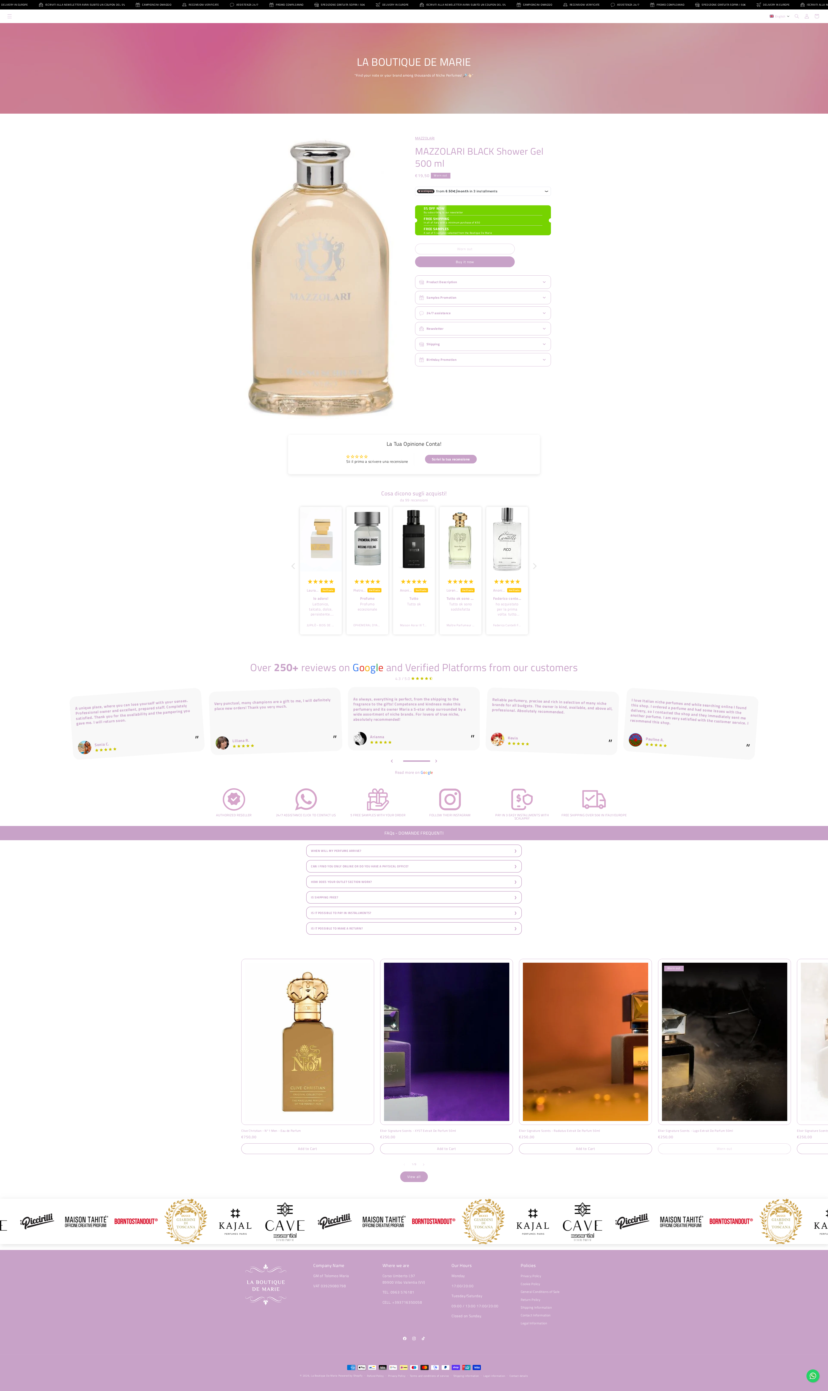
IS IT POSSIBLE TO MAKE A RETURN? (337, 928)
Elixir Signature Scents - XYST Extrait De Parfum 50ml (418, 1131)
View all (413, 1176)
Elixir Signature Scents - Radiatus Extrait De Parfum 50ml (559, 1131)
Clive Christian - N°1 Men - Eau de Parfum (271, 1131)
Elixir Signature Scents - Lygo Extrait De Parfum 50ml (695, 1131)
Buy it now (465, 261)
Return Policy (530, 1299)
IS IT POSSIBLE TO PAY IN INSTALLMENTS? (341, 913)
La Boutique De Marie (324, 1375)
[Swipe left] (404, 1164)
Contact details (519, 1376)
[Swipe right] (423, 1164)
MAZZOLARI (425, 138)
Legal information (494, 1376)
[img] (321, 581)
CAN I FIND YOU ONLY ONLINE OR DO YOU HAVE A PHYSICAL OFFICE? (360, 866)
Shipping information (466, 1376)
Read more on (414, 772)
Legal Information (534, 1323)
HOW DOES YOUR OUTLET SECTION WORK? (341, 882)
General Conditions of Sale (540, 1291)
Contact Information (536, 1315)
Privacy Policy (531, 1275)
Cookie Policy (530, 1283)
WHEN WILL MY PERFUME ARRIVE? (336, 851)
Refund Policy (375, 1376)
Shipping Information (536, 1307)
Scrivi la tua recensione (451, 459)
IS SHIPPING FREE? (324, 897)
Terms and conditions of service (429, 1376)
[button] (9, 16)
